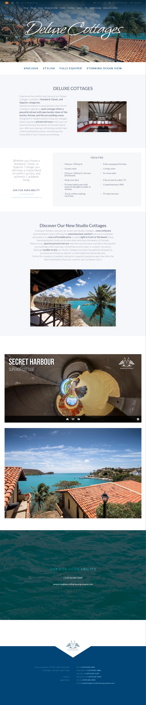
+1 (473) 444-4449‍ (26, 194)
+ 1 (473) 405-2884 (93, 670)
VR (86, 8)
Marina (33, 8)
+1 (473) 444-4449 (73, 577)
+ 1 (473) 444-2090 (87, 680)
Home (26, 8)
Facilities (71, 8)
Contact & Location (110, 8)
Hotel (40, 8)
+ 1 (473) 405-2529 (91, 673)
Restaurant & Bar (51, 8)
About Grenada (95, 8)
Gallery (79, 8)
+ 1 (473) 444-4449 (87, 667)
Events (62, 8)
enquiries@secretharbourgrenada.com (26, 197)
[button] (9, 473)
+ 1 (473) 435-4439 (93, 677)
